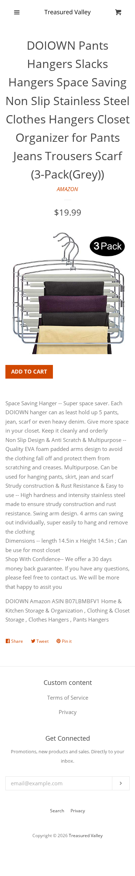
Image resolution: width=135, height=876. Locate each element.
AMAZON (67, 189)
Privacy (78, 811)
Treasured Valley (86, 835)
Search (57, 811)
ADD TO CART (29, 371)
